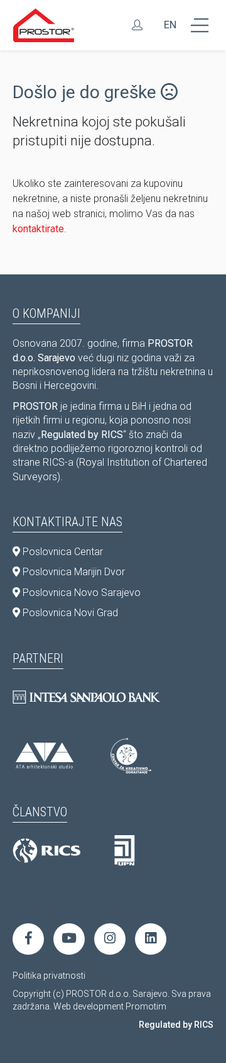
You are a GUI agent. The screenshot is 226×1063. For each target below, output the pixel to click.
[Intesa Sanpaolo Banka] (86, 697)
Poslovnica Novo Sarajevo (80, 593)
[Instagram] (110, 939)
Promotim (146, 1006)
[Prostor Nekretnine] (44, 25)
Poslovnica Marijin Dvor (72, 572)
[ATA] (45, 755)
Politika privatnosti (49, 975)
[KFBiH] (124, 851)
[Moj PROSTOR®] (137, 25)
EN (170, 24)
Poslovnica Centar (61, 552)
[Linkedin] (150, 939)
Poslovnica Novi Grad (69, 613)
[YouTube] (69, 939)
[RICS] (46, 851)
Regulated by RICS (176, 1025)
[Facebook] (28, 939)
